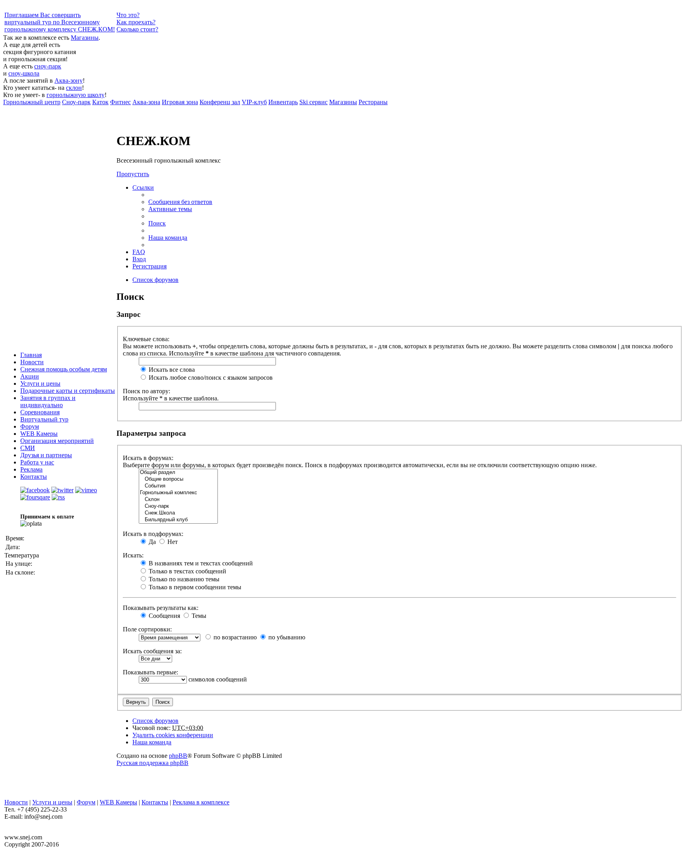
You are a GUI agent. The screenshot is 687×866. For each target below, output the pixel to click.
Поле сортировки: (147, 629)
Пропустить (132, 174)
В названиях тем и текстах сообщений (200, 563)
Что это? (128, 15)
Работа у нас (37, 462)
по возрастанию (234, 637)
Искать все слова (171, 369)
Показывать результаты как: (160, 607)
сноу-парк (47, 66)
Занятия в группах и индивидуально (48, 401)
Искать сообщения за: (152, 651)
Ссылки (143, 187)
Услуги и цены (40, 383)
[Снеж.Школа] (178, 513)
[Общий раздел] (178, 472)
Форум (29, 426)
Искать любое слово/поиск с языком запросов (210, 377)
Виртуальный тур (44, 419)
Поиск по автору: (146, 391)
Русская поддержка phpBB (152, 762)
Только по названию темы (183, 579)
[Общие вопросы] (178, 479)
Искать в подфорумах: (153, 533)
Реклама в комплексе (201, 802)
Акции (29, 376)
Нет (172, 541)
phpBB (178, 755)
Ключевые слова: (146, 339)
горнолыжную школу (76, 94)
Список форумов (155, 720)
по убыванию (286, 637)
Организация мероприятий (57, 440)
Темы (198, 615)
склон (74, 87)
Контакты (33, 476)
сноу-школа (23, 73)
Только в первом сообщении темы (194, 587)
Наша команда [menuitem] (167, 237)
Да (151, 541)
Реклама (31, 469)
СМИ (27, 448)
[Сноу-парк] (178, 506)
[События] (178, 486)
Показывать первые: (150, 672)
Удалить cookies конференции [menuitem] (172, 735)
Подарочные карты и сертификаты (67, 390)
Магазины (85, 37)
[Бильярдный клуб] (178, 519)
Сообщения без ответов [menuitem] (180, 201)
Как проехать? (135, 22)
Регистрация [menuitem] (149, 266)
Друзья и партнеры (46, 455)
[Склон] (178, 499)
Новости (32, 362)
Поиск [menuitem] (157, 223)
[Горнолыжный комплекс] (178, 492)
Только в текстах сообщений (186, 571)
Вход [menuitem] (139, 259)
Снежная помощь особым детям (63, 369)
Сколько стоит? (137, 29)
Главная (31, 354)
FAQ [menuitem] (138, 252)
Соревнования (40, 412)
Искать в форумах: (148, 457)
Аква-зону (68, 80)
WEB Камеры (39, 433)
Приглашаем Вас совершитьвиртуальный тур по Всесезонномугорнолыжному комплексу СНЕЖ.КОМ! (59, 22)
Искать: (133, 555)
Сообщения (163, 615)
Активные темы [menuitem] (170, 209)
